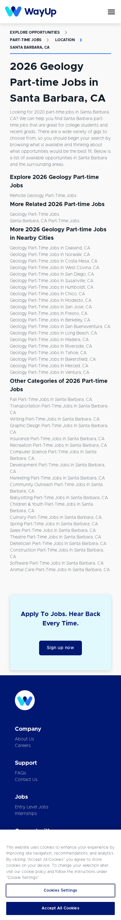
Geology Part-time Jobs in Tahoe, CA (48, 353)
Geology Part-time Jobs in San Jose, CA (51, 307)
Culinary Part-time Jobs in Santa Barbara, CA (56, 517)
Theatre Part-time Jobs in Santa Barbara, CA (55, 537)
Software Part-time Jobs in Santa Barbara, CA (57, 563)
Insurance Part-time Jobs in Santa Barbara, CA (57, 439)
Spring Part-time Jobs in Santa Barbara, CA (54, 524)
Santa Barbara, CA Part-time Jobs (44, 221)
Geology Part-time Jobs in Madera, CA (49, 340)
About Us (24, 739)
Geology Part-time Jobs (34, 214)
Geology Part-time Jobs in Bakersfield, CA (53, 359)
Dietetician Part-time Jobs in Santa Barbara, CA (58, 544)
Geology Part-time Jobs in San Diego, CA (52, 274)
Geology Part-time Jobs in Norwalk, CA (50, 255)
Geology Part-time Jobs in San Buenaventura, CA (60, 327)
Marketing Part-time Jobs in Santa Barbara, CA (57, 478)
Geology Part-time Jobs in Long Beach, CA (53, 333)
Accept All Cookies (60, 908)
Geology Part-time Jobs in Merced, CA (49, 366)
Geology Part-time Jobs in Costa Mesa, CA (53, 261)
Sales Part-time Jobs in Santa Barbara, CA (53, 530)
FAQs (20, 773)
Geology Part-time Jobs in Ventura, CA (49, 372)
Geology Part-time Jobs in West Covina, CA (54, 268)
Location (65, 40)
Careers (23, 746)
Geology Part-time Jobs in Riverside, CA (51, 346)
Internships (26, 814)
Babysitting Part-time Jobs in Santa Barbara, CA (59, 498)
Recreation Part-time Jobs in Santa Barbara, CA (58, 445)
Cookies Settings (60, 891)
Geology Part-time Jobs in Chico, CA (47, 294)
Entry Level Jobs (31, 807)
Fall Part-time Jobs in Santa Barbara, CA (51, 399)
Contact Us (26, 780)
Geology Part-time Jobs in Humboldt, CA (51, 287)
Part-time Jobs (26, 40)
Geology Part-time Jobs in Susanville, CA (51, 281)
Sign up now (60, 648)
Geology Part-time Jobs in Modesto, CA (51, 300)
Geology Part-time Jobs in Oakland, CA (50, 248)
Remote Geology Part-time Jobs (43, 196)
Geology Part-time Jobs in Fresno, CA (48, 313)
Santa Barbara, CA (30, 47)
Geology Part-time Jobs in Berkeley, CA (50, 320)
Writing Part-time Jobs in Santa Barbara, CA (55, 419)
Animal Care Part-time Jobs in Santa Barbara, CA (60, 570)
